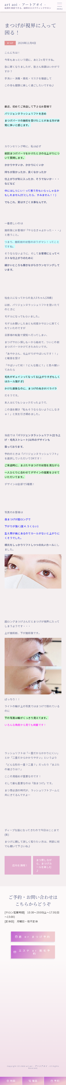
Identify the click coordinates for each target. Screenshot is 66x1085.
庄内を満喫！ (20, 865)
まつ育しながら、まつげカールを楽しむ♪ (44, 865)
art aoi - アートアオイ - (25, 4)
